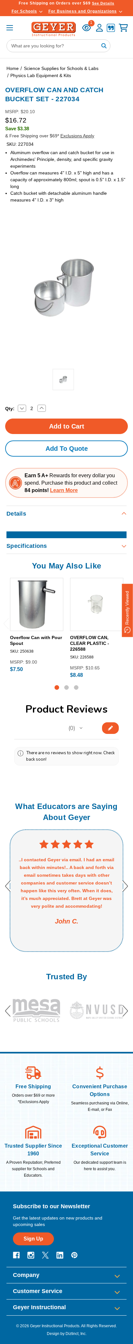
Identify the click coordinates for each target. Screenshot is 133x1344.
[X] (45, 1255)
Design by (56, 1333)
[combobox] (58, 45)
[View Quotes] (111, 29)
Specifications (26, 546)
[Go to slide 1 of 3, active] (57, 687)
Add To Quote (67, 448)
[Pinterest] (74, 1255)
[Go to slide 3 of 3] (76, 687)
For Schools (24, 11)
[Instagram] (30, 1255)
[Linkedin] (59, 1255)
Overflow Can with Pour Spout (36, 640)
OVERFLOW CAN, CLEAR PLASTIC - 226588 (89, 643)
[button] (81, 728)
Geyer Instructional (39, 1307)
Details (16, 513)
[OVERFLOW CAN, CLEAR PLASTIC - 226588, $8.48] (96, 604)
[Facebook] (16, 1255)
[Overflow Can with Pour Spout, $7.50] (36, 604)
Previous (6, 623)
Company (26, 1275)
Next (124, 886)
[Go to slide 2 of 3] (66, 687)
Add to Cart (37, 625)
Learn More (64, 490)
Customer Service (37, 1291)
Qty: (10, 408)
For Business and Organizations (82, 11)
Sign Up (33, 1238)
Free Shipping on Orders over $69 (66, 3)
